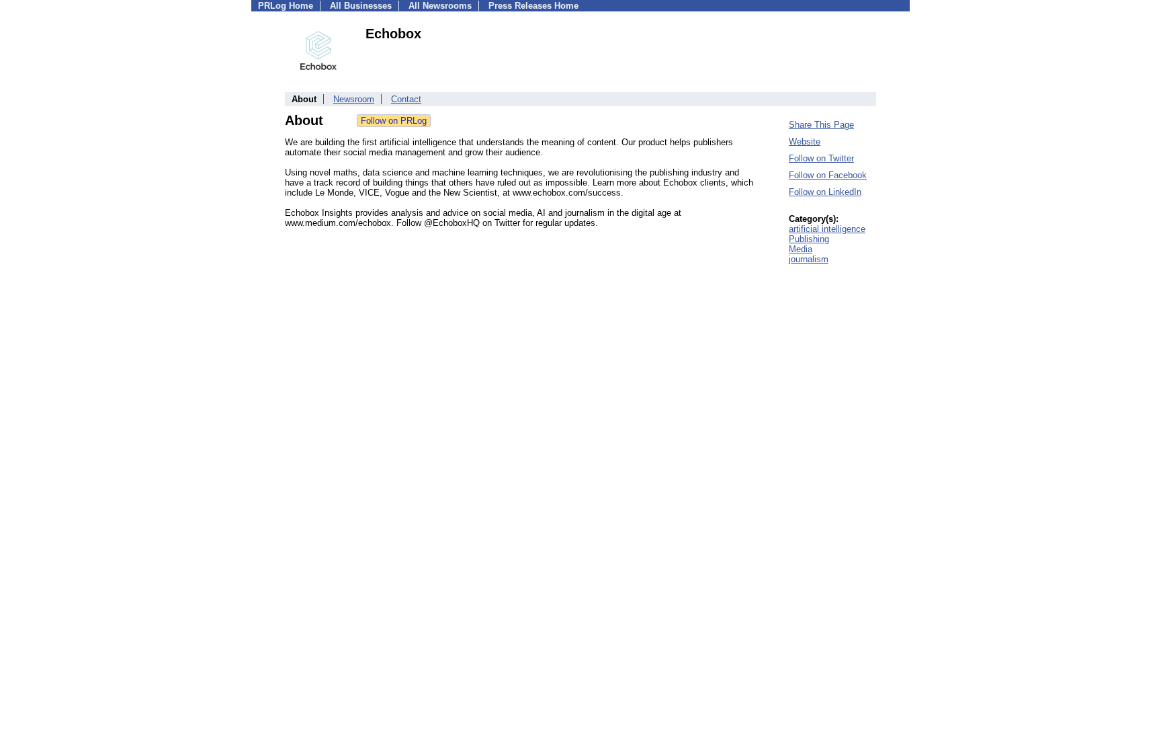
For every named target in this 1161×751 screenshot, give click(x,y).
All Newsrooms (440, 6)
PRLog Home (285, 6)
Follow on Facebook (828, 175)
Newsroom (353, 99)
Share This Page (821, 125)
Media (800, 249)
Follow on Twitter (821, 158)
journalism (808, 259)
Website (804, 141)
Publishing (809, 239)
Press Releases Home (533, 6)
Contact (406, 99)
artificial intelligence (827, 229)
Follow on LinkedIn (825, 192)
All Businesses (361, 6)
